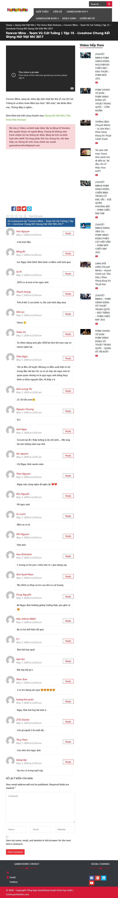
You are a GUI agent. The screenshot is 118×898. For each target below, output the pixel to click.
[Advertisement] (40, 178)
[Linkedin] (103, 878)
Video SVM (68, 18)
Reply (68, 233)
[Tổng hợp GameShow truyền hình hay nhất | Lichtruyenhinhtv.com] (17, 9)
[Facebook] (91, 878)
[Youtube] (91, 883)
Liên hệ (57, 11)
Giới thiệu (42, 11)
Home (9, 24)
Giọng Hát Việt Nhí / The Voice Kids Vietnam (38, 24)
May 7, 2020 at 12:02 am (28, 234)
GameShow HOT (77, 11)
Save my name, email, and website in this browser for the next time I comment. (38, 842)
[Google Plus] (97, 878)
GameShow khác (46, 18)
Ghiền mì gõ (87, 18)
